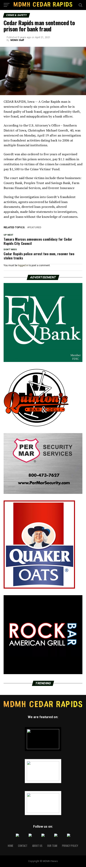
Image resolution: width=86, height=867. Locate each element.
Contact (22, 846)
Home (10, 846)
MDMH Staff (17, 40)
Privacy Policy (70, 846)
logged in (23, 265)
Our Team (52, 846)
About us (37, 846)
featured (35, 227)
